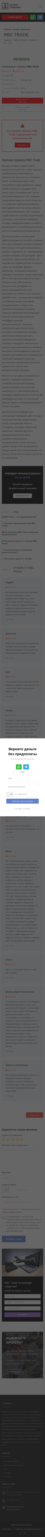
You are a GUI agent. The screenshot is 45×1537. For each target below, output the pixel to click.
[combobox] (10, 794)
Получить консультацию (22, 801)
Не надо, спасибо (22, 808)
